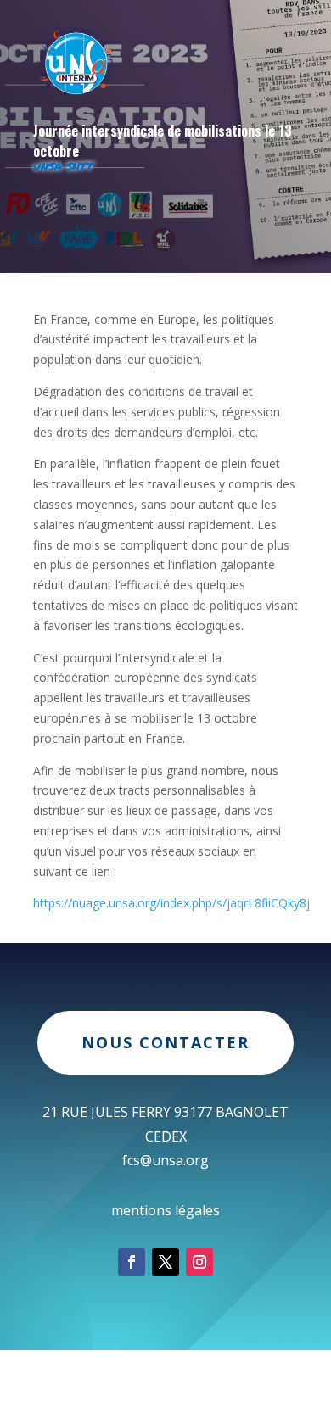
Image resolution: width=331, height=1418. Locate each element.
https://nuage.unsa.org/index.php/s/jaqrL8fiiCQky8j (171, 903)
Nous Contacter (165, 1042)
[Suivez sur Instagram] (199, 1262)
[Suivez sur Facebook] (131, 1262)
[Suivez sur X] (165, 1262)
